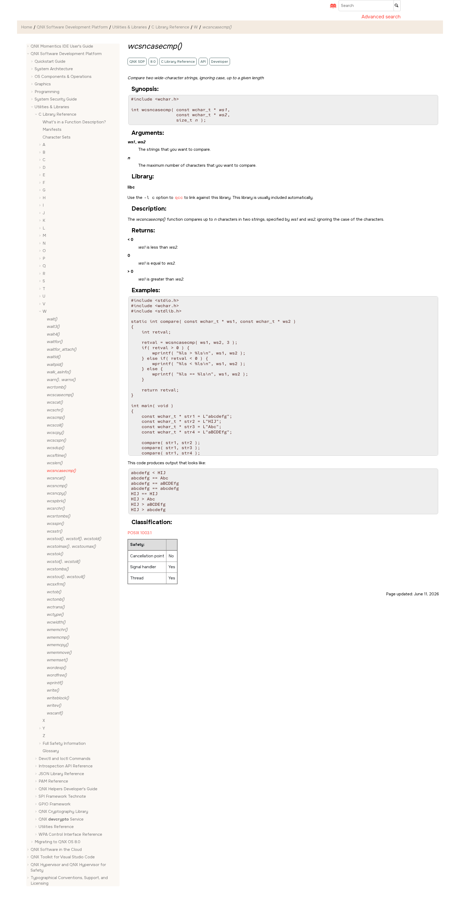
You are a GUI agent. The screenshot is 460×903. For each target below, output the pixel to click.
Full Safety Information (64, 743)
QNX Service (61, 819)
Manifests (52, 129)
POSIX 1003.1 (140, 533)
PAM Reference (53, 781)
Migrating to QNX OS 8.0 (57, 842)
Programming (47, 91)
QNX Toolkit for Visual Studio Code (63, 857)
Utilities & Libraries (129, 27)
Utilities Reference (56, 827)
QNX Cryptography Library (63, 811)
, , (74, 539)
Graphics (43, 84)
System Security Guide (56, 99)
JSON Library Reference (61, 773)
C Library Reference (170, 27)
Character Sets (57, 137)
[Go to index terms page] (331, 7)
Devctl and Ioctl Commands (65, 758)
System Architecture (54, 69)
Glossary (51, 751)
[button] (28, 46)
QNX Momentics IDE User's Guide (62, 46)
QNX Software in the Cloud (56, 849)
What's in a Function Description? (74, 122)
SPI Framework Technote (62, 796)
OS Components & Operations (63, 76)
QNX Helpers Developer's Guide (68, 789)
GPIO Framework (55, 804)
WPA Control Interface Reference (70, 834)
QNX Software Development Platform (72, 27)
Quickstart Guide (50, 61)
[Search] (397, 5)
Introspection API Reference (66, 766)
